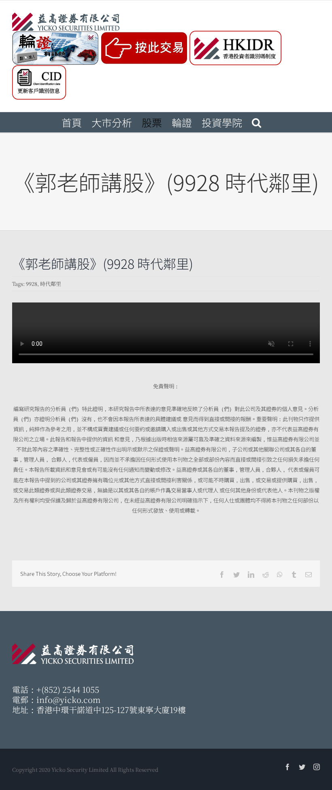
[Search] (256, 122)
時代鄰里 (50, 283)
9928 (31, 283)
